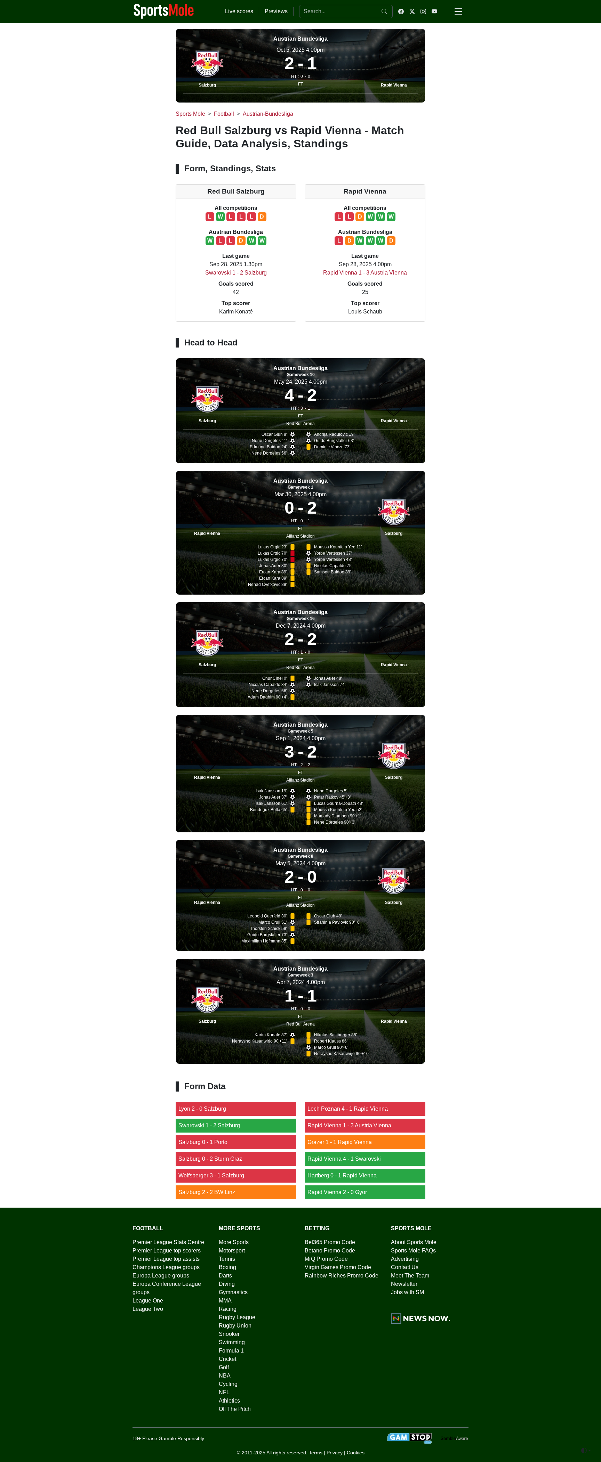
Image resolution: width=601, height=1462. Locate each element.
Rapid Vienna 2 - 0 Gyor (337, 1192)
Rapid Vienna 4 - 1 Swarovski (344, 1159)
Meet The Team (410, 1276)
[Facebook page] (401, 11)
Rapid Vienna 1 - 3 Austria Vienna (365, 273)
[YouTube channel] (434, 11)
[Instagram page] (423, 11)
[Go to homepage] (164, 10)
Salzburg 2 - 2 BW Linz (206, 1192)
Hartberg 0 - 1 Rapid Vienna (342, 1175)
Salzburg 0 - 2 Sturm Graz (210, 1159)
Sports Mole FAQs (413, 1250)
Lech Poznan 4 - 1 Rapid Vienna (347, 1109)
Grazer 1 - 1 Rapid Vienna (339, 1142)
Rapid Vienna (394, 85)
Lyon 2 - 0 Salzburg (202, 1109)
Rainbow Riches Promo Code (341, 1276)
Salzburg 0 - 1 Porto (202, 1142)
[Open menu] (458, 11)
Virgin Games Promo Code (338, 1267)
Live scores (239, 11)
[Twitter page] (412, 11)
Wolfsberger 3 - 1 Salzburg (211, 1175)
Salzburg (207, 85)
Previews (276, 11)
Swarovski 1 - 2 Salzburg (236, 273)
